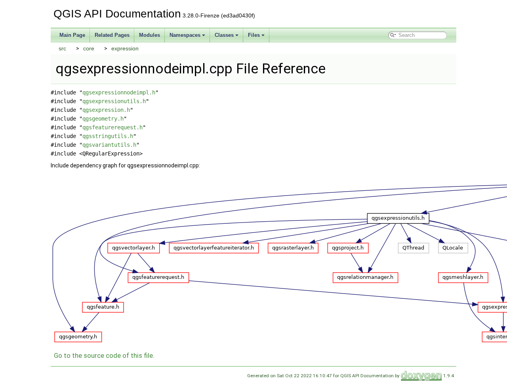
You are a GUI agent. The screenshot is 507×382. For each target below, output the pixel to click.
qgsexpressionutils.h (114, 101)
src (62, 48)
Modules (149, 35)
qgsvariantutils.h (109, 145)
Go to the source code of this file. (104, 355)
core (88, 48)
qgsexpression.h (106, 110)
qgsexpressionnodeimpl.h (118, 92)
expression (125, 48)
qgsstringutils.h (107, 136)
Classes (224, 35)
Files (254, 35)
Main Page (72, 35)
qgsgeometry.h (103, 118)
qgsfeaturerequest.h (112, 127)
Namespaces (185, 35)
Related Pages (112, 35)
